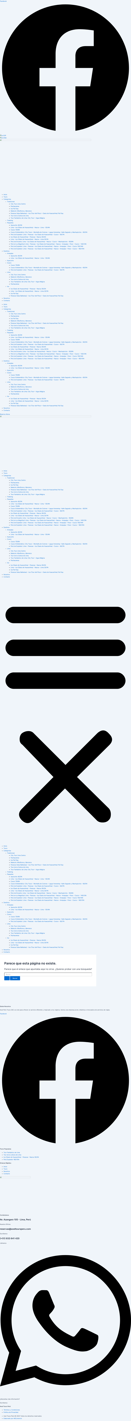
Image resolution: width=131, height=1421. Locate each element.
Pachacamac (15, 206)
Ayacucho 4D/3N (16, 225)
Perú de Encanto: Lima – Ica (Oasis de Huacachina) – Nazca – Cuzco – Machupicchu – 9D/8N (42, 241)
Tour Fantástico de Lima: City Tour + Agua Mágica (28, 218)
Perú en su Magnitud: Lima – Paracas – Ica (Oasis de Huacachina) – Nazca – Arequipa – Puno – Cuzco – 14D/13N (48, 244)
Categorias (7, 199)
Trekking (10, 220)
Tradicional (11, 201)
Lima (8, 272)
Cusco (9, 263)
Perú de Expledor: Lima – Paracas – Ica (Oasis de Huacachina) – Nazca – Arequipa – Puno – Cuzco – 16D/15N (47, 249)
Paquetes (10, 223)
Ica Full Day (14, 209)
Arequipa (10, 253)
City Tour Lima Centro (18, 204)
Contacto (7, 300)
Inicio (5, 194)
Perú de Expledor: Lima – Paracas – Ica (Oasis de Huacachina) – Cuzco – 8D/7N (37, 234)
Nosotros (7, 298)
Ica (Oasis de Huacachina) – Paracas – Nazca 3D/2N (28, 237)
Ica (8, 286)
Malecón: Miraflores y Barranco (21, 211)
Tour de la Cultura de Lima (20, 216)
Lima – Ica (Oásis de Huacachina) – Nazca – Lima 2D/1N (29, 239)
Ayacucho (10, 260)
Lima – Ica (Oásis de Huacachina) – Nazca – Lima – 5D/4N (30, 227)
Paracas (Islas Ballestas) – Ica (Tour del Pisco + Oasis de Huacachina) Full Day (37, 213)
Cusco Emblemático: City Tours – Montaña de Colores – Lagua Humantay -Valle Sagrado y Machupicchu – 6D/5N (49, 232)
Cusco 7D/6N (15, 230)
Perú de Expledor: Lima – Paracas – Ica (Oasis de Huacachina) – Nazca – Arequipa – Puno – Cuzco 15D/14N (47, 246)
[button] (65, 711)
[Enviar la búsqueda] (7, 978)
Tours (5, 197)
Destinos (6, 251)
